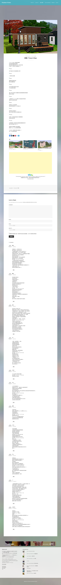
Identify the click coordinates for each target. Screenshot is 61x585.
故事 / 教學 (41, 2)
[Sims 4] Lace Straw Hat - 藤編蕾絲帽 (32, 553)
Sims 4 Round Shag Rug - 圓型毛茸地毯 (32, 563)
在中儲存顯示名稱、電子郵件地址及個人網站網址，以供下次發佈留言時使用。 (23, 233)
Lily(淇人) (13, 507)
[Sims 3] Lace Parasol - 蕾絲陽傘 (31, 573)
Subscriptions (29, 568)
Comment (11, 204)
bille (13, 382)
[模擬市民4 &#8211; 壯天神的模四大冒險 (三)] (30, 144)
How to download (47, 2)
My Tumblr (3, 568)
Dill (12, 337)
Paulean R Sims (6, 2)
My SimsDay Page (30, 178)
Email (10, 223)
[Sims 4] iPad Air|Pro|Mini (30, 551)
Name (10, 219)
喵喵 (13, 245)
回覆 (13, 301)
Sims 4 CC (32, 2)
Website (10, 228)
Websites (53, 2)
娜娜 (13, 273)
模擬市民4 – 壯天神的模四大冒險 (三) (28, 148)
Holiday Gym (11, 148)
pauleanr (29, 56)
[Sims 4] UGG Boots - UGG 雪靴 (31, 558)
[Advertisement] (30, 12)
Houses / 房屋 (33, 56)
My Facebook (4, 567)
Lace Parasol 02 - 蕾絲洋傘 (31, 556)
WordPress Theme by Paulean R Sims (30, 581)
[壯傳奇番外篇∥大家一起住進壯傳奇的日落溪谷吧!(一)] (44, 144)
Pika (13, 454)
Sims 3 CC (36, 2)
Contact (57, 2)
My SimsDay (4, 566)
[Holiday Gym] (16, 144)
